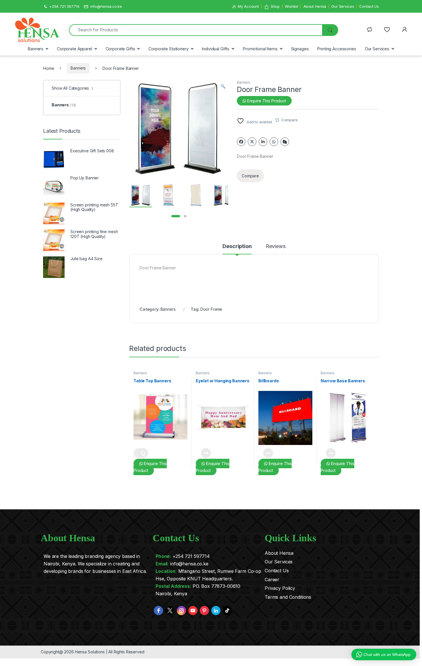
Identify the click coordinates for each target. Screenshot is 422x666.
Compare (289, 120)
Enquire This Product (266, 100)
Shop (275, 6)
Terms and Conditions (288, 597)
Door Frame (211, 309)
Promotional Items (260, 48)
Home (48, 68)
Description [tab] (236, 246)
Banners (35, 48)
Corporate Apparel (74, 48)
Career (272, 579)
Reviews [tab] (276, 246)
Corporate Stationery (168, 48)
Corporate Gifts (120, 48)
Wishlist (291, 6)
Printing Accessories (336, 48)
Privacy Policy (280, 588)
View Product (140, 453)
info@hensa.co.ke (106, 6)
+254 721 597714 (64, 6)
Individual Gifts (215, 48)
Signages (300, 48)
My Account (248, 6)
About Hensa (314, 6)
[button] (222, 86)
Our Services (342, 6)
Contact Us (369, 6)
